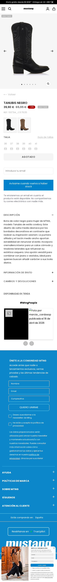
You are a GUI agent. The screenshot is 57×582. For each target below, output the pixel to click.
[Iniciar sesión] (47, 8)
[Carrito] (53, 8)
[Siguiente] (52, 51)
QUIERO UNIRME (29, 407)
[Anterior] (5, 51)
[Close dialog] (54, 548)
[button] (9, 8)
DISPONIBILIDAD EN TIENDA (17, 293)
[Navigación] (3, 9)
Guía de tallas (45, 137)
